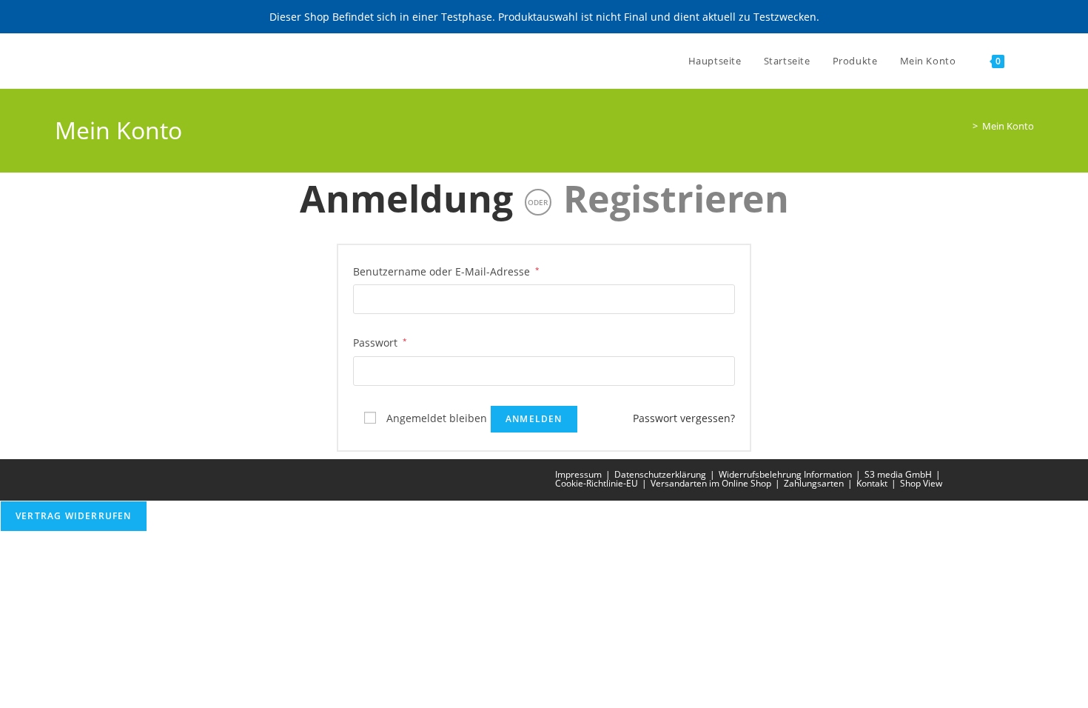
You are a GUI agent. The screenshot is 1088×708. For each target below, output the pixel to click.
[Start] (964, 126)
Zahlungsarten (814, 483)
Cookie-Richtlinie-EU (596, 483)
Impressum (578, 474)
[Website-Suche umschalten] (1030, 60)
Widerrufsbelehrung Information (785, 474)
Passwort (380, 341)
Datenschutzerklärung (660, 474)
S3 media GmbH (898, 474)
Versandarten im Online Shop (711, 483)
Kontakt (871, 483)
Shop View (921, 483)
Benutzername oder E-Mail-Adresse (446, 270)
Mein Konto (1008, 126)
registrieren (676, 198)
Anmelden (534, 419)
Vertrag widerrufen (74, 516)
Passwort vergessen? (684, 418)
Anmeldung (406, 198)
